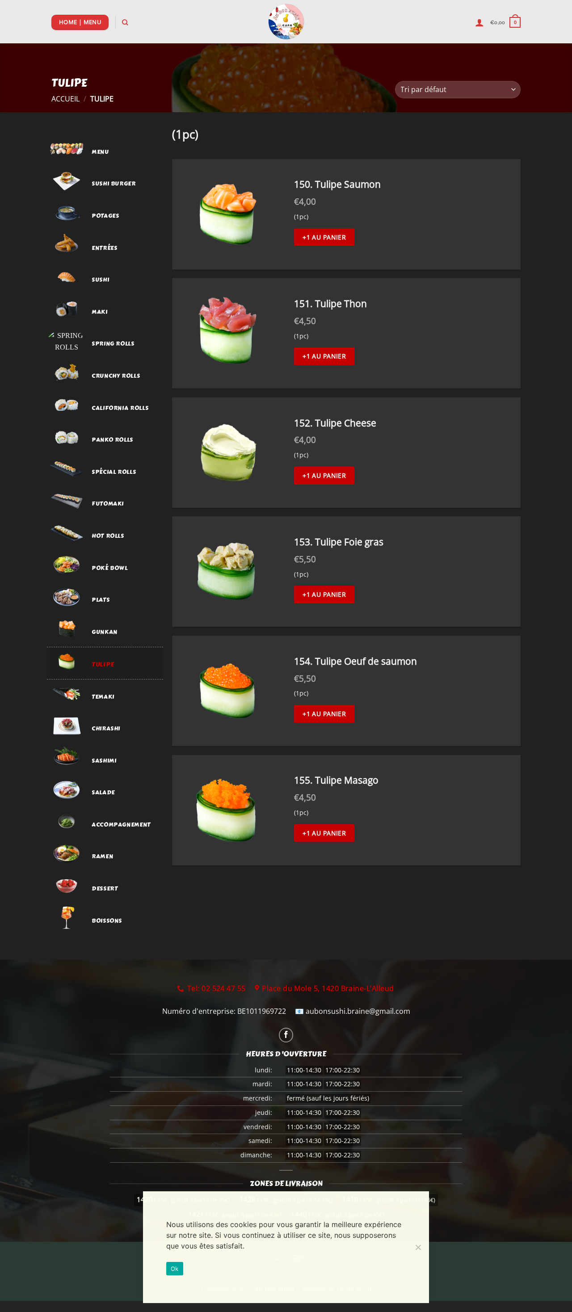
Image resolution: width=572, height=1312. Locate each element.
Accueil (65, 99)
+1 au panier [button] (324, 237)
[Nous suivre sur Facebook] (286, 1035)
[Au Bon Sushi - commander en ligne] (286, 21)
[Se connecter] (479, 22)
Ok (175, 1268)
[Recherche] (125, 22)
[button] (505, 22)
